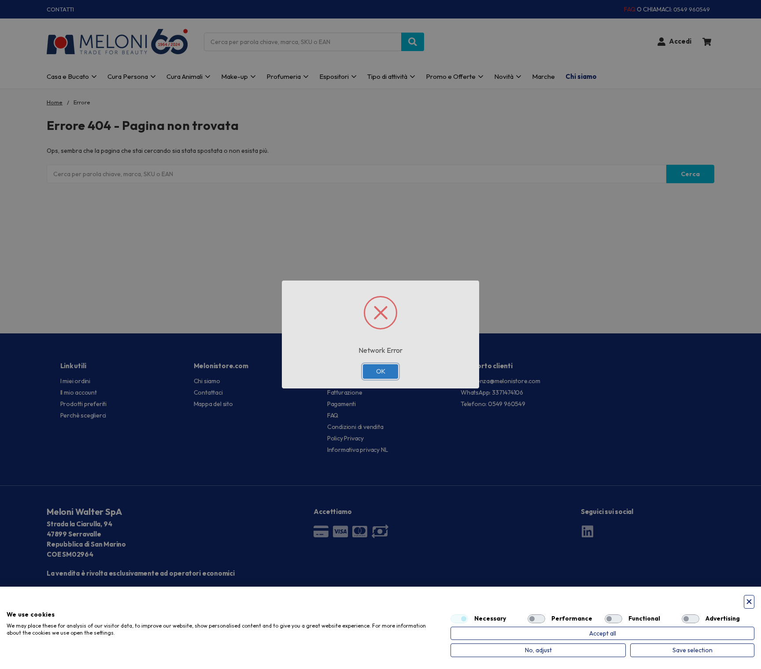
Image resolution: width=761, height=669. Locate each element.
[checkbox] (459, 618)
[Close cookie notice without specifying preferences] (749, 602)
